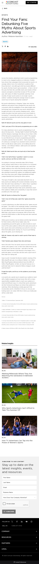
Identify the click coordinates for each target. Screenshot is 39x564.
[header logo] (12, 2)
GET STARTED (31, 2)
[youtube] (26, 521)
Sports (5, 41)
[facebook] (5, 46)
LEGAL (4, 549)
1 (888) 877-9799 (16, 525)
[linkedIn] (8, 46)
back (5, 8)
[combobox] (19, 497)
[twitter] (2, 46)
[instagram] (31, 521)
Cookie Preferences (20, 562)
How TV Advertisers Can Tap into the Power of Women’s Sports (19, 442)
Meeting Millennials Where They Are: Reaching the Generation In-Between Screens (19, 376)
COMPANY (6, 531)
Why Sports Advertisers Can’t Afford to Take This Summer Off (19, 409)
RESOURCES (6, 537)
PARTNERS (6, 543)
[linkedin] (22, 521)
